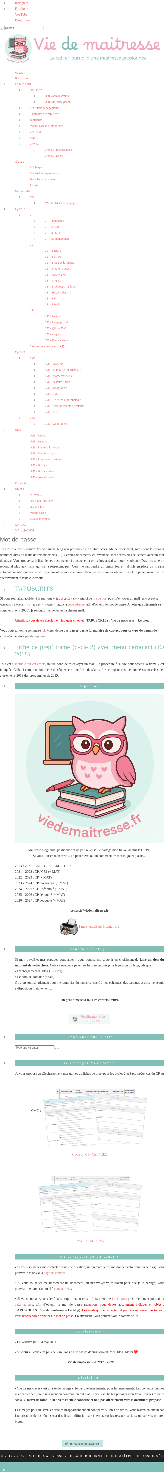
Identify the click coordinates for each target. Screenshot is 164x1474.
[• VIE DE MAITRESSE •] (82, 48)
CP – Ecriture (52, 233)
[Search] (1, 28)
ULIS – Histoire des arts (44, 471)
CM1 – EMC (52, 394)
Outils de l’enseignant (57, 102)
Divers (19, 489)
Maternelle (23, 191)
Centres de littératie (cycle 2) (47, 346)
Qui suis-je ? (37, 507)
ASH (32, 138)
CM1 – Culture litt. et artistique (63, 370)
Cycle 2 (20, 209)
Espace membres (40, 519)
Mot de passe (38, 513)
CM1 (32, 358)
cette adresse (76, 604)
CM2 (32, 418)
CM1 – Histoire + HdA (57, 382)
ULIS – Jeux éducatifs (42, 477)
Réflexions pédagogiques (45, 108)
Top (2, 1469)
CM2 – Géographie (56, 424)
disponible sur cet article (28, 664)
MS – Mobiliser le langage (60, 203)
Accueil (20, 72)
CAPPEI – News (54, 156)
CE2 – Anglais (53, 334)
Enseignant (23, 84)
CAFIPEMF (36, 132)
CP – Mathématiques (57, 239)
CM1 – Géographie (56, 388)
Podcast (20, 483)
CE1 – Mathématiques (58, 268)
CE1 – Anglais (53, 280)
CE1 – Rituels (52, 304)
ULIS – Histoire (38, 465)
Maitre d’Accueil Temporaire (46, 126)
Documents (37, 90)
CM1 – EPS (51, 412)
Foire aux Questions (41, 501)
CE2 (32, 310)
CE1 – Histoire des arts (58, 292)
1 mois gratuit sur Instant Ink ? (99, 926)
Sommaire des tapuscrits (45, 114)
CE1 (32, 245)
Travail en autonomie (42, 179)
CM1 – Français (54, 364)
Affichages (36, 167)
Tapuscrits (36, 120)
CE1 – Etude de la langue (59, 262)
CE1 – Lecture (53, 250)
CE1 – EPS (51, 298)
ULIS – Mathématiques (43, 453)
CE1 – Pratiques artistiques (61, 286)
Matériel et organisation (44, 173)
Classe (19, 161)
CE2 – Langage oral (56, 322)
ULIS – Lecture (38, 441)
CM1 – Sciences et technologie (63, 400)
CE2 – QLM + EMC (55, 328)
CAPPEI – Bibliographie (58, 150)
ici (76, 598)
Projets (34, 185)
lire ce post (100, 598)
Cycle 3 (20, 352)
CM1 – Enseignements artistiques (65, 406)
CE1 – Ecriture (53, 256)
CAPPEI (34, 144)
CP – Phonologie (54, 221)
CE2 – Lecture (53, 316)
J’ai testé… (36, 495)
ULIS (18, 430)
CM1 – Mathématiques (58, 376)
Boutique (21, 78)
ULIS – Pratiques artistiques (46, 459)
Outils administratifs (57, 96)
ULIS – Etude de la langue (45, 447)
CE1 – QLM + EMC (55, 274)
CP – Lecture (52, 227)
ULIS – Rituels (38, 435)
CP (31, 215)
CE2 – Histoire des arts (58, 340)
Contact (20, 524)
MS (32, 197)
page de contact (54, 1273)
